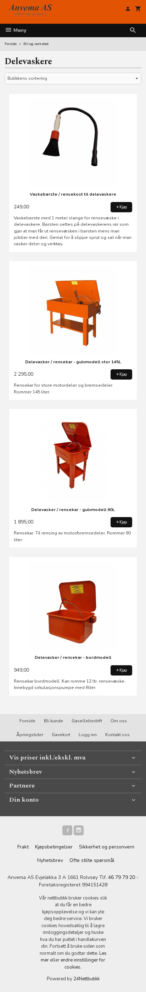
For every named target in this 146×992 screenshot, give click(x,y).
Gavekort (61, 735)
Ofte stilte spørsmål (91, 860)
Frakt (23, 847)
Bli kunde (53, 721)
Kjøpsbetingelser (54, 847)
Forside (11, 43)
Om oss (119, 721)
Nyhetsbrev (50, 860)
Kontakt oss (117, 735)
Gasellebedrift (87, 721)
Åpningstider (29, 735)
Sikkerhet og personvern (106, 847)
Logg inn (88, 735)
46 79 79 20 (121, 877)
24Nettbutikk (86, 979)
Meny (19, 30)
